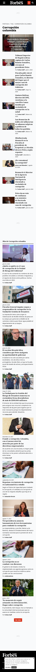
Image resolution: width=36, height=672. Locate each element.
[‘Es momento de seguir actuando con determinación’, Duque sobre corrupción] (18, 587)
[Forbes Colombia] (16, 2)
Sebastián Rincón (10, 496)
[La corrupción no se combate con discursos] (18, 549)
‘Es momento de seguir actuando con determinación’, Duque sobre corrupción (14, 602)
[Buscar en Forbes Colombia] (33, 3)
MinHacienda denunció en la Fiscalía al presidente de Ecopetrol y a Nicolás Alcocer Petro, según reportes (24, 145)
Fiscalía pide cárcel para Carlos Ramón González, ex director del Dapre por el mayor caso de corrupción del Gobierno (24, 80)
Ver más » (8, 667)
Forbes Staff (18, 49)
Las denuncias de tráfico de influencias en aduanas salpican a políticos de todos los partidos (24, 124)
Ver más (18, 620)
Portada (5, 24)
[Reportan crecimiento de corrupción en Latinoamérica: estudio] (18, 469)
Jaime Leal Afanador (21, 165)
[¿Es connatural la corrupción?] (8, 163)
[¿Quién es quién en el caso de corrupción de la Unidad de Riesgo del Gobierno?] (18, 253)
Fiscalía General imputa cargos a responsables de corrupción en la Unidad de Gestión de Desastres (16, 309)
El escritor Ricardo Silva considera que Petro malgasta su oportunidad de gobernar (15, 352)
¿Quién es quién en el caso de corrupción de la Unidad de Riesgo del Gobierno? (13, 268)
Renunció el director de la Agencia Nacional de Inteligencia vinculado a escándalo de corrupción (23, 179)
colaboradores (9, 576)
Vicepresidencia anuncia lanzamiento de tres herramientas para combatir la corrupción (17, 523)
